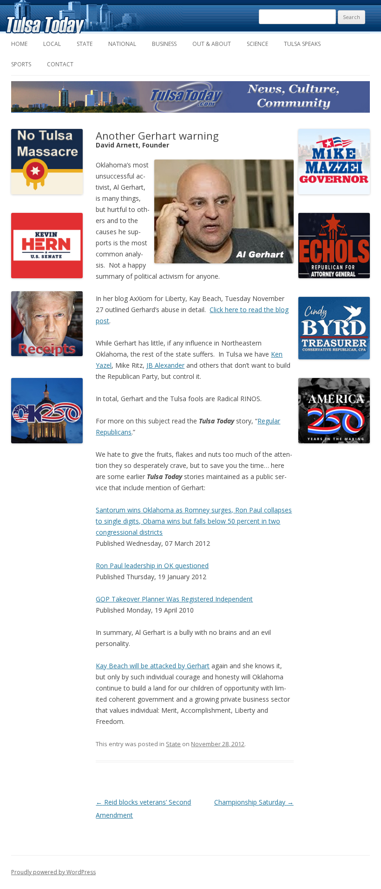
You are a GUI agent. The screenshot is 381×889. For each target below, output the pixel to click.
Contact (60, 64)
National (122, 44)
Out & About (211, 44)
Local (52, 44)
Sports (21, 64)
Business (164, 44)
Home (19, 44)
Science (257, 44)
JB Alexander (165, 365)
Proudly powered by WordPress (53, 872)
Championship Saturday (254, 802)
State (84, 44)
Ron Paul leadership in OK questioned (152, 565)
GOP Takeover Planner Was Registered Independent (174, 599)
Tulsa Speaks (302, 44)
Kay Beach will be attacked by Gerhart (153, 665)
